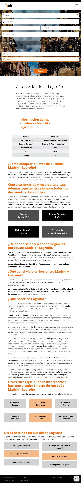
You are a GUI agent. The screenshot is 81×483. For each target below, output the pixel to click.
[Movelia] (8, 5)
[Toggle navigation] (76, 5)
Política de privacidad (8, 480)
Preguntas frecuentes (58, 477)
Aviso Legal (23, 477)
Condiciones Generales (8, 477)
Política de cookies (23, 480)
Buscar (40, 71)
